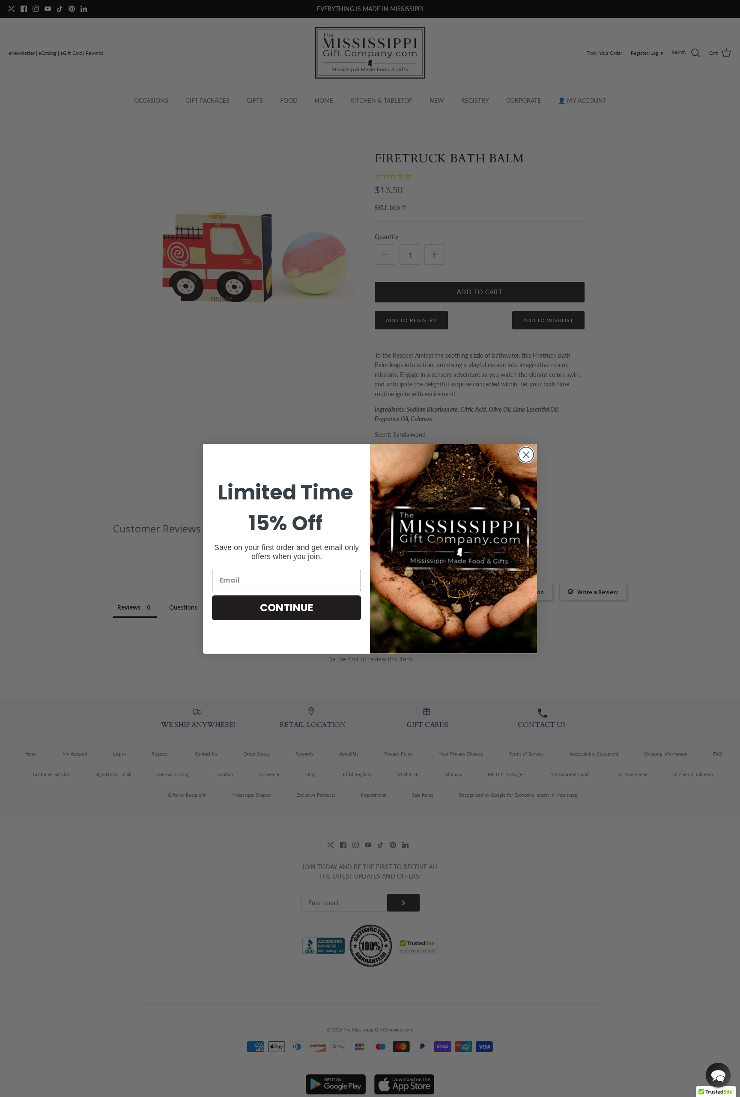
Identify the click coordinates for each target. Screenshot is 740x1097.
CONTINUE (286, 608)
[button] (718, 1075)
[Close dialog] (526, 454)
